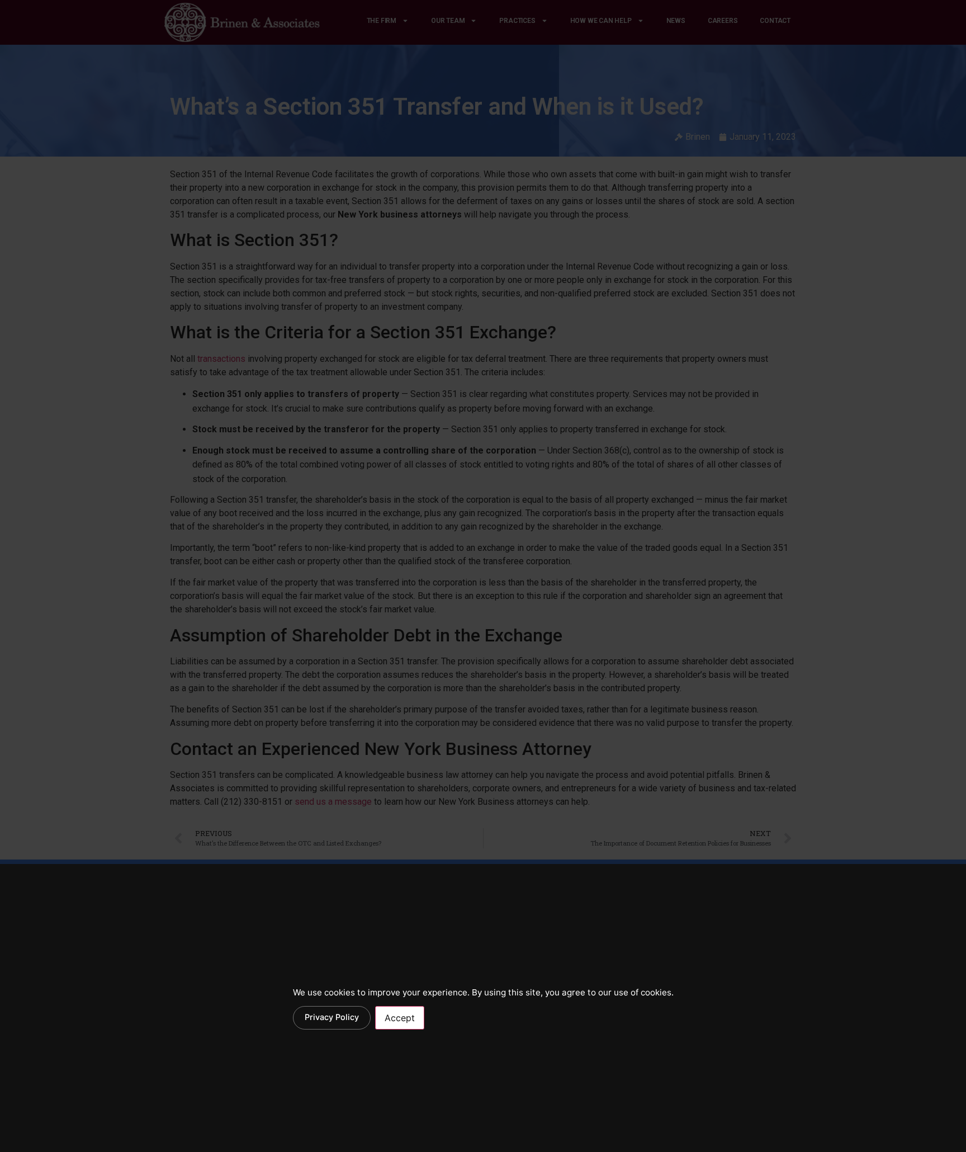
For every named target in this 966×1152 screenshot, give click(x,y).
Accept (400, 1017)
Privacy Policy (332, 1017)
